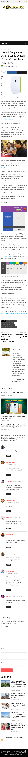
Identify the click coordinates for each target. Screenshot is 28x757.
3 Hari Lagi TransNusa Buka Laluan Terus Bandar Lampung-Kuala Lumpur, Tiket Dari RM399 (19, 715)
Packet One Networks (7, 325)
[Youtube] (20, 1)
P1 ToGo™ (15, 185)
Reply (8, 455)
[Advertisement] (14, 27)
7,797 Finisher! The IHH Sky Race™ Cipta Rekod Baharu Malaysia (18, 695)
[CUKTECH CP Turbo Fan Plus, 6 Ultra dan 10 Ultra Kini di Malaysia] (5, 703)
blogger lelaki (10, 462)
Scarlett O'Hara (11, 500)
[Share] (12, 72)
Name (3, 648)
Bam (20, 754)
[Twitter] (22, 1)
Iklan (10, 49)
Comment (4, 626)
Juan (8, 554)
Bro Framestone (9, 66)
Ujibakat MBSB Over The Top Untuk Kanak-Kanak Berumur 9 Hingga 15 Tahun (13, 426)
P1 (15, 321)
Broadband (10, 321)
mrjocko (9, 447)
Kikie (8, 596)
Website (3, 662)
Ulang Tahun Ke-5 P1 (7, 327)
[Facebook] (18, 1)
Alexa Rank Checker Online (14, 737)
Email (3, 655)
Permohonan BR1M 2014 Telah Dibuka (12, 393)
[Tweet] (22, 72)
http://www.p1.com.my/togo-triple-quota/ (14, 313)
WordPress (13, 754)
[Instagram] (24, 1)
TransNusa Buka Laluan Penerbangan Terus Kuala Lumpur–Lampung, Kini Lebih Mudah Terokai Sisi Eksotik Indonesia (18, 684)
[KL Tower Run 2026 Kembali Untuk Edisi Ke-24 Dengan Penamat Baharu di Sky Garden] (5, 724)
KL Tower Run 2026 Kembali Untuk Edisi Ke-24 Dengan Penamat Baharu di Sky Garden (18, 726)
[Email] (26, 1)
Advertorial (4, 49)
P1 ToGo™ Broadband (7, 323)
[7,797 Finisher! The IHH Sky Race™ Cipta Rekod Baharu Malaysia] (5, 694)
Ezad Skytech (10, 535)
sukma (8, 481)
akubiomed (10, 571)
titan (7, 517)
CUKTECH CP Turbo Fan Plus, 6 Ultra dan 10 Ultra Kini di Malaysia (18, 705)
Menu (5, 43)
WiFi (16, 327)
